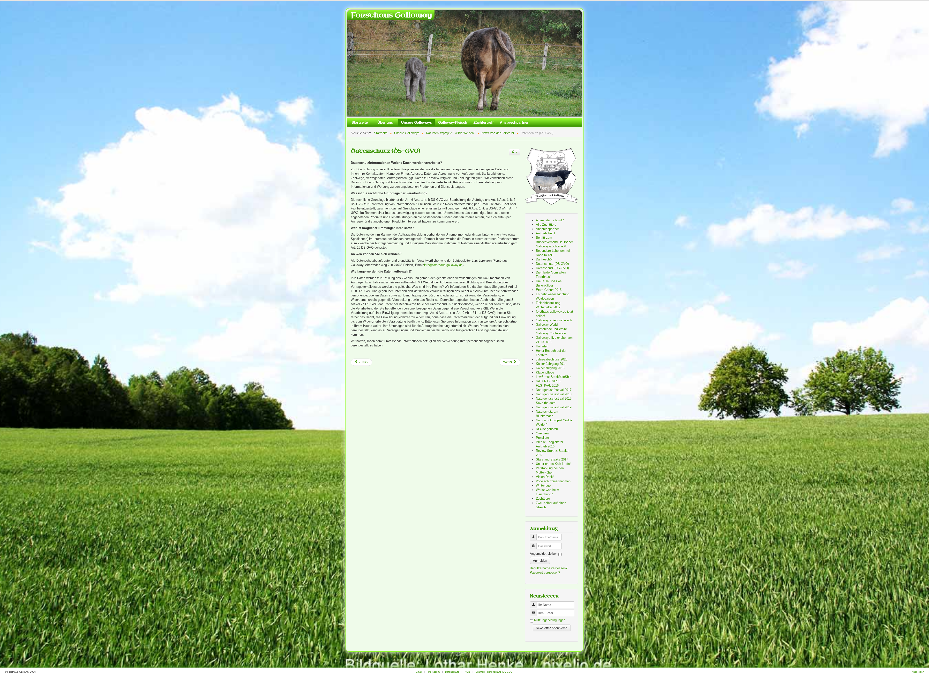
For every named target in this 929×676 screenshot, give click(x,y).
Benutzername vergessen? (548, 568)
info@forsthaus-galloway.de (443, 265)
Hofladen (542, 346)
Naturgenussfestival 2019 (553, 407)
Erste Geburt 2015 (549, 290)
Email (419, 671)
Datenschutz (452, 671)
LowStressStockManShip (553, 377)
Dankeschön (544, 259)
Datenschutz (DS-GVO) (385, 151)
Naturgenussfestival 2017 (553, 390)
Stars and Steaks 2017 (552, 459)
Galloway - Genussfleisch (554, 320)
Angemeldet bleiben (543, 554)
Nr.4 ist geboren (547, 429)
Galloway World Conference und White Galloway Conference (551, 329)
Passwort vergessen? (545, 573)
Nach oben (918, 671)
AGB (467, 671)
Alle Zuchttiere (546, 225)
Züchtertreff (483, 123)
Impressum (433, 671)
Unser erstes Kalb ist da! (553, 464)
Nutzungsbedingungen (549, 620)
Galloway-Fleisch (452, 123)
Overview (542, 433)
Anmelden (540, 560)
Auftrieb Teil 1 (545, 233)
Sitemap (480, 671)
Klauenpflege (545, 372)
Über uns (385, 123)
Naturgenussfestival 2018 (553, 394)
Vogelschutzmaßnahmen (553, 481)
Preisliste (542, 438)
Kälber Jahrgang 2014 (551, 364)
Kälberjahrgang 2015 (550, 368)
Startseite (360, 123)
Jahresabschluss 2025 (551, 359)
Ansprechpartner (514, 123)
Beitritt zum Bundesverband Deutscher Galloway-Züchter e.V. (554, 242)
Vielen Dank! (545, 477)
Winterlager (544, 486)
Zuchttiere (543, 499)
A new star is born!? (550, 220)
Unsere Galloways (416, 123)
